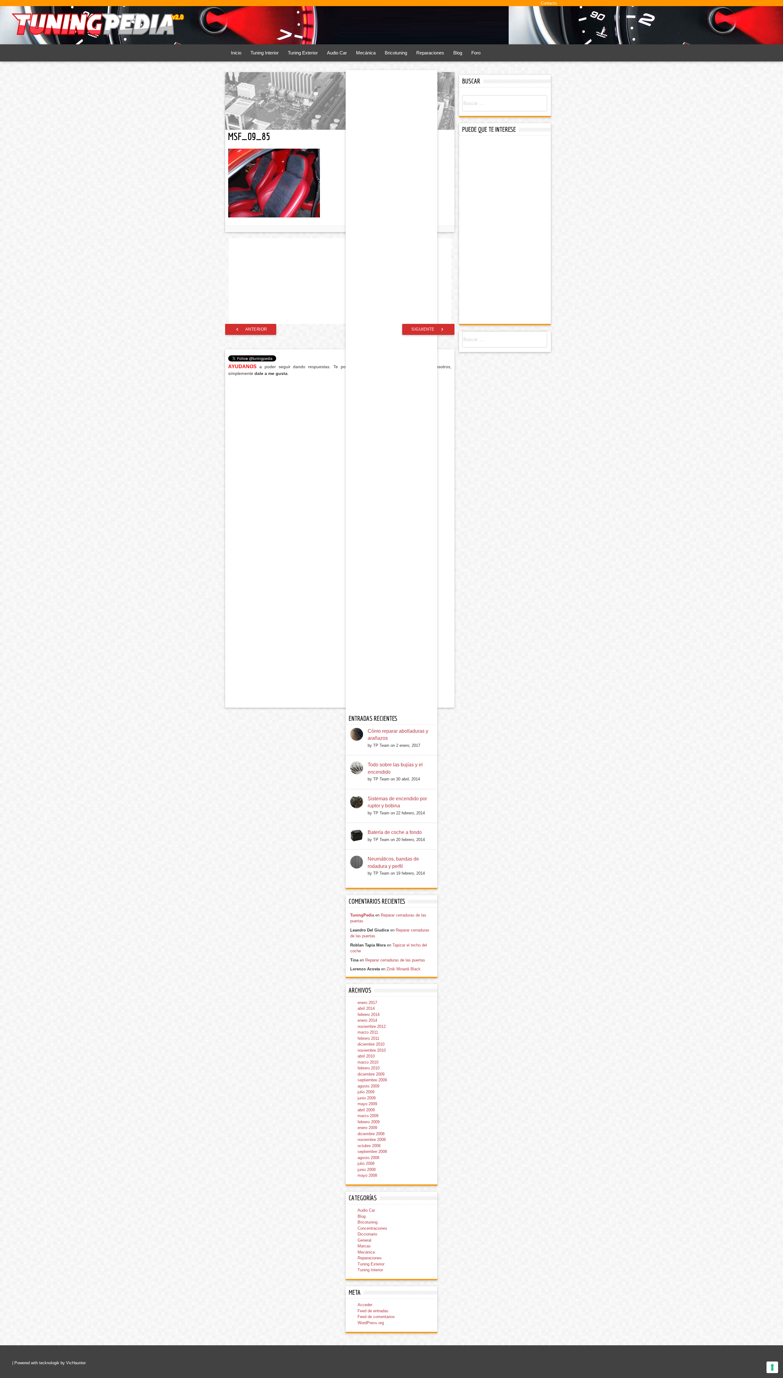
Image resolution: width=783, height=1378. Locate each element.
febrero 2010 (369, 1068)
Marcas (364, 1246)
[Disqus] (339, 459)
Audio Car (337, 52)
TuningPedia (362, 915)
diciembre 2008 (371, 1134)
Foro (476, 52)
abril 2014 (366, 1008)
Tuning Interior (264, 52)
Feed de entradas (373, 1311)
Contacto (549, 3)
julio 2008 (366, 1163)
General (364, 1240)
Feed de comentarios (376, 1316)
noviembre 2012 (372, 1026)
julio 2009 (366, 1092)
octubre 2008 (369, 1145)
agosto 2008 (368, 1157)
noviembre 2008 (372, 1139)
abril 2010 (366, 1056)
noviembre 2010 (372, 1050)
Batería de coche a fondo (395, 832)
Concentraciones (372, 1228)
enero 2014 (367, 1020)
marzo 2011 (368, 1032)
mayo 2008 (367, 1175)
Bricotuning (396, 52)
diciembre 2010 (371, 1044)
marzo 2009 (368, 1115)
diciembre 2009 (371, 1074)
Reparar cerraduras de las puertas (395, 960)
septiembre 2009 (372, 1080)
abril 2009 (366, 1110)
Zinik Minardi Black (404, 969)
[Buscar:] (504, 104)
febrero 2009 (369, 1122)
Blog (457, 52)
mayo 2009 (367, 1104)
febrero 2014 (369, 1014)
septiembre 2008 (372, 1151)
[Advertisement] (340, 281)
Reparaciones (430, 52)
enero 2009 (367, 1127)
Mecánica (366, 52)
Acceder (365, 1304)
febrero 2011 (368, 1038)
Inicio (236, 52)
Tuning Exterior (303, 52)
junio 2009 (367, 1098)
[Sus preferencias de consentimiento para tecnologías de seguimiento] (772, 1367)
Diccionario (367, 1234)
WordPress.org (371, 1323)
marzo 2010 (368, 1062)
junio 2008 (367, 1169)
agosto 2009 (368, 1086)
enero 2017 (367, 1002)
